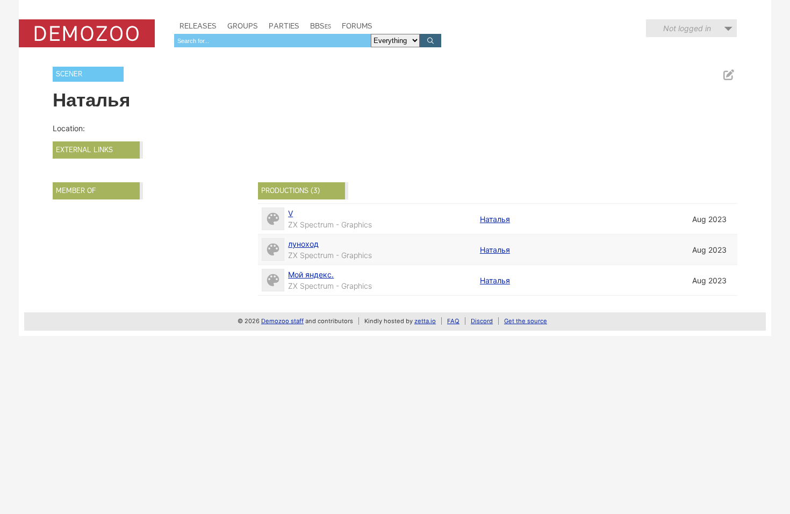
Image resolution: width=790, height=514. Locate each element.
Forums (357, 26)
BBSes (320, 26)
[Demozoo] (87, 33)
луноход (303, 243)
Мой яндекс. (311, 274)
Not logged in (687, 28)
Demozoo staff (282, 321)
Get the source (525, 321)
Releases (198, 26)
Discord (482, 321)
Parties (284, 26)
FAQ (453, 321)
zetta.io (425, 321)
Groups (242, 26)
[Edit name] (728, 75)
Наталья (495, 219)
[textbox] (272, 40)
